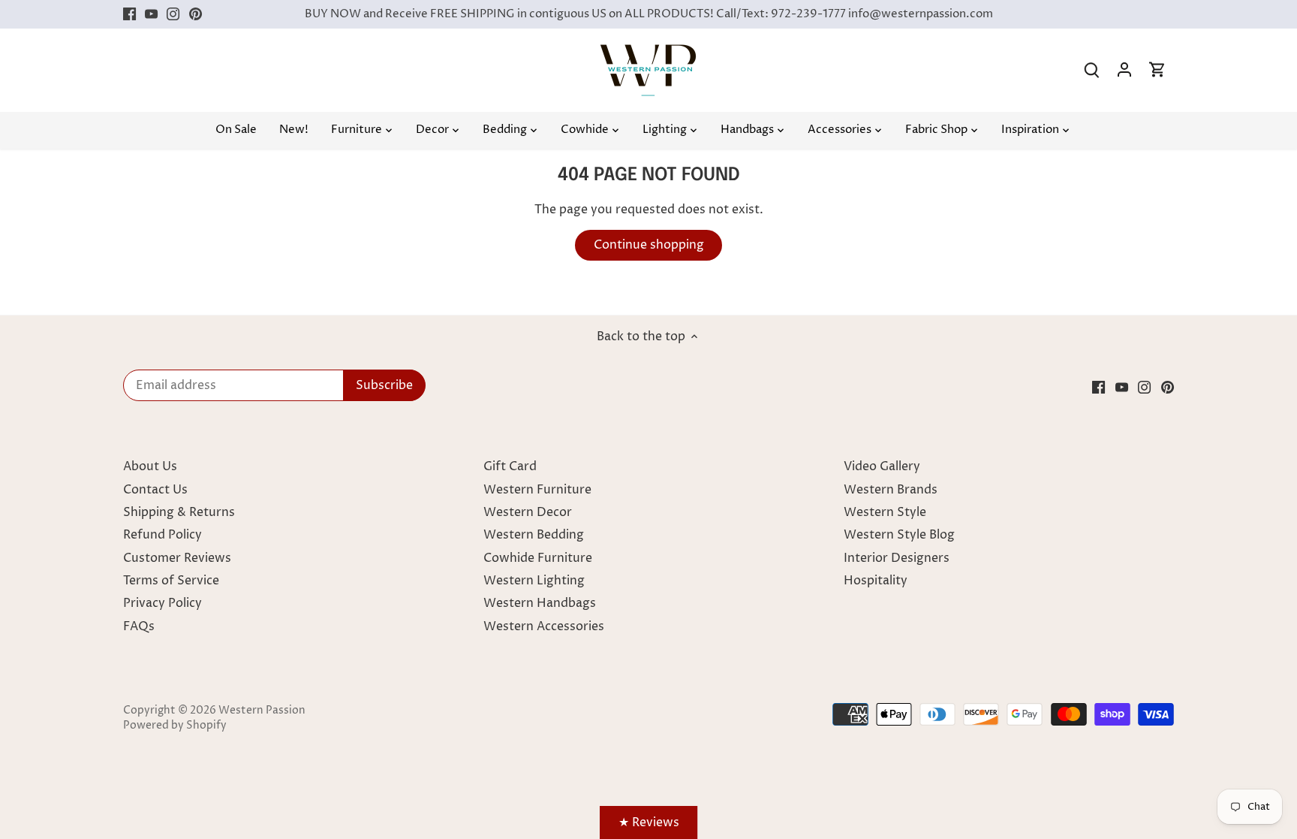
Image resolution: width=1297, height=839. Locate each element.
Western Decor (527, 512)
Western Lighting (534, 580)
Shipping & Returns (179, 512)
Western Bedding (533, 535)
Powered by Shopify (175, 725)
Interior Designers (896, 558)
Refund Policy (162, 535)
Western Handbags (539, 603)
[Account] (1124, 70)
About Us (150, 466)
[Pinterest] (195, 14)
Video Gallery (882, 466)
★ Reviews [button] (648, 822)
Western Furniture (537, 489)
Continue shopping (649, 245)
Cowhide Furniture (537, 558)
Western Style (885, 512)
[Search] (1091, 70)
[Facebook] (129, 14)
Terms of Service (171, 580)
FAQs (139, 626)
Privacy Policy (162, 603)
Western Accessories (543, 626)
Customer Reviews (177, 558)
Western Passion (261, 710)
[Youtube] (151, 14)
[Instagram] (173, 14)
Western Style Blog (899, 535)
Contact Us (155, 489)
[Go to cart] (1157, 70)
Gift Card (510, 466)
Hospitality (875, 580)
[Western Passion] (648, 52)
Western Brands (890, 489)
